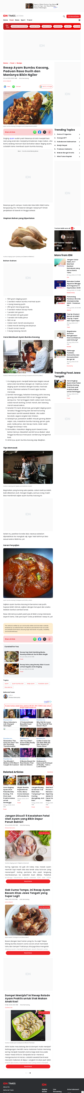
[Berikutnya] (53, 785)
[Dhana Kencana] (5, 696)
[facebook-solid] (39, 132)
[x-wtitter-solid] (44, 132)
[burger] (79, 20)
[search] (64, 16)
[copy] (49, 132)
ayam (12, 138)
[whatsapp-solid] (34, 132)
